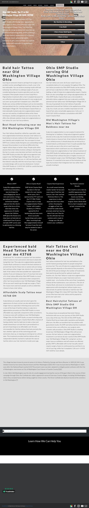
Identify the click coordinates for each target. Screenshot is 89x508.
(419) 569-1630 (5, 1)
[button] (44, 431)
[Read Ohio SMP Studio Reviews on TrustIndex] (8, 492)
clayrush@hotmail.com (14, 1)
